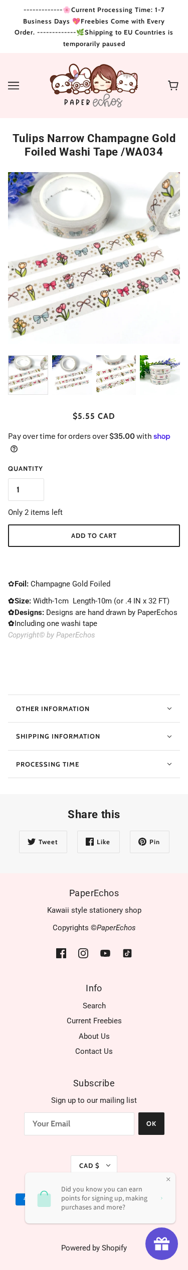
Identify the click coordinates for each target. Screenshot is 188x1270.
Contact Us (94, 1051)
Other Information (53, 709)
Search (94, 1005)
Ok (151, 1123)
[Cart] (174, 85)
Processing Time (47, 764)
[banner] (94, 85)
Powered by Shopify (94, 1247)
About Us (94, 1036)
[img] (61, 953)
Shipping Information (58, 736)
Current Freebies (94, 1020)
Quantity (25, 468)
